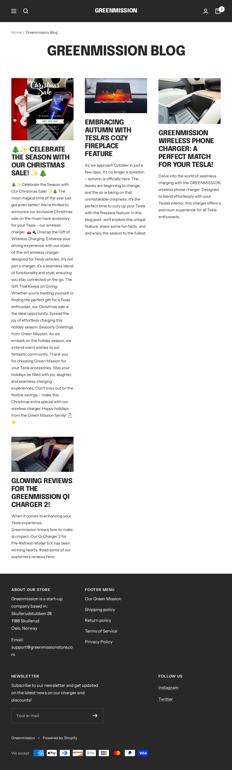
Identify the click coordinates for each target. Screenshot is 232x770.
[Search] (25, 11)
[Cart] (218, 11)
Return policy (98, 620)
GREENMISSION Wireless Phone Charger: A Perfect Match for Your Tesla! (186, 149)
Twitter (165, 699)
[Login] (205, 11)
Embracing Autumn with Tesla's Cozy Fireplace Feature (108, 138)
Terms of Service (101, 631)
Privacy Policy (99, 641)
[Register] (95, 716)
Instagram (168, 687)
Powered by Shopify (60, 737)
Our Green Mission (103, 598)
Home (16, 32)
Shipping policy (100, 609)
